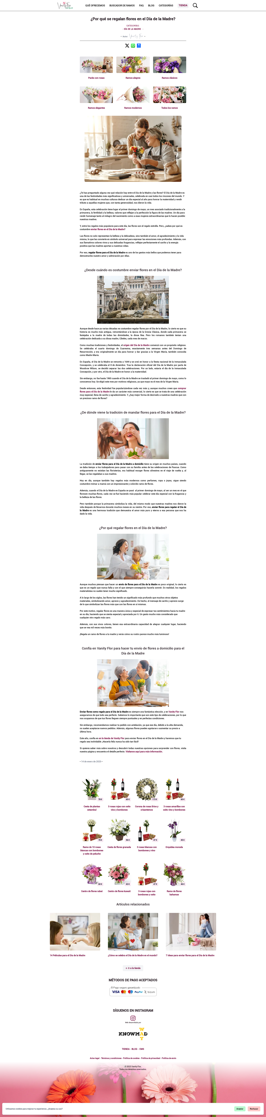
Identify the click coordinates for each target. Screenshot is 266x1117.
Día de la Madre (132, 29)
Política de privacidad (150, 1058)
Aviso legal (94, 1058)
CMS (141, 1049)
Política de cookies (131, 1058)
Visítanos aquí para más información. (144, 751)
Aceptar (239, 1109)
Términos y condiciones (111, 1058)
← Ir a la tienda (133, 968)
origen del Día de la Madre (136, 345)
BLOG (134, 1049)
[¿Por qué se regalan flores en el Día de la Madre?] (127, 46)
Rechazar (254, 1109)
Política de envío (169, 1058)
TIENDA (126, 1049)
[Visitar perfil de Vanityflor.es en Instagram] (133, 1018)
